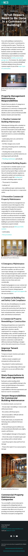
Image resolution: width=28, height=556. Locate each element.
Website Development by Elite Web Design (14, 548)
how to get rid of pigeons (18, 291)
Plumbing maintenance (8, 159)
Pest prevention (7, 235)
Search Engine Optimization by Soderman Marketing (14, 550)
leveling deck (18, 177)
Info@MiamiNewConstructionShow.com (12, 528)
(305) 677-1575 (10, 530)
